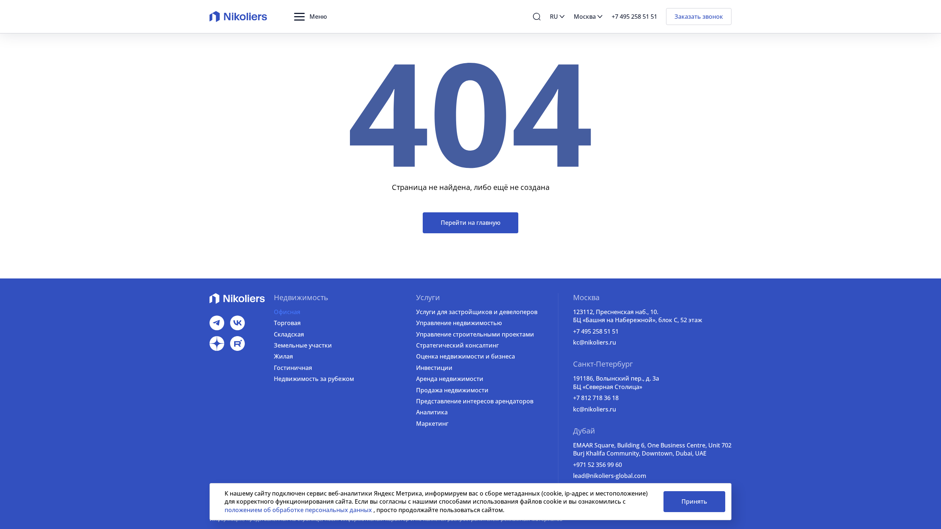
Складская (289, 334)
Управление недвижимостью (459, 323)
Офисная (287, 312)
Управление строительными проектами (475, 334)
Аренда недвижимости (449, 379)
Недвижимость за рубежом (314, 379)
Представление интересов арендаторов (474, 401)
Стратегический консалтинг (457, 345)
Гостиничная (293, 368)
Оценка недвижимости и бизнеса (465, 356)
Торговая (287, 323)
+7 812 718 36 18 (596, 398)
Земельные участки (303, 345)
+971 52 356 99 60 (597, 465)
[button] (310, 16)
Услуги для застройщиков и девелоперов (476, 312)
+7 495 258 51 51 (596, 331)
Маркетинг (432, 424)
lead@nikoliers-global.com (609, 476)
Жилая (283, 356)
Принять (694, 501)
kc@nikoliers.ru (594, 342)
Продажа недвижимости (452, 390)
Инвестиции (434, 368)
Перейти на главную (470, 223)
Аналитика (432, 412)
